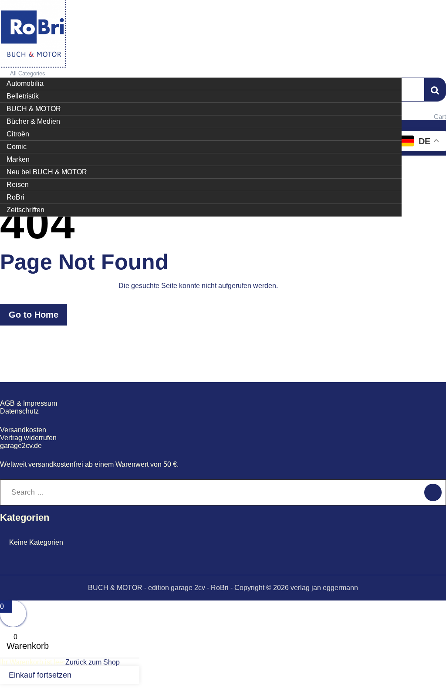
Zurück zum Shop (92, 662)
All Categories (27, 73)
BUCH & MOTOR (34, 108)
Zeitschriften (25, 210)
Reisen (18, 184)
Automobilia (25, 83)
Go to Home (33, 314)
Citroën (18, 134)
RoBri (15, 197)
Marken (18, 159)
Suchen (435, 89)
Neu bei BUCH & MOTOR (47, 172)
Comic (17, 146)
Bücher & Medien (33, 121)
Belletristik (23, 96)
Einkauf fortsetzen (40, 675)
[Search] (433, 492)
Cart (440, 116)
